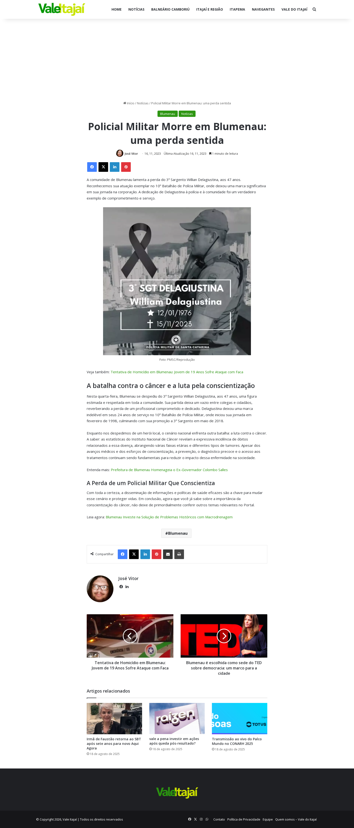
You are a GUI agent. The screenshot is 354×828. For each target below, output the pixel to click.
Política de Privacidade (243, 819)
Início (130, 103)
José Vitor (131, 154)
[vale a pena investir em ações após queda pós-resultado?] (177, 718)
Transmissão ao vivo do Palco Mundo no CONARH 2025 (237, 741)
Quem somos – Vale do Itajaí (296, 819)
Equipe (268, 819)
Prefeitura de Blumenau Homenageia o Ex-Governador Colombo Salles (169, 469)
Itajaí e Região (209, 9)
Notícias (136, 9)
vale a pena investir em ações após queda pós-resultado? (174, 741)
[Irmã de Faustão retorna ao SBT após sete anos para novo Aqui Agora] (114, 718)
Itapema (237, 9)
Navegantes (263, 9)
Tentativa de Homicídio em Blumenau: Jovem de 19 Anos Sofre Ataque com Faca (177, 371)
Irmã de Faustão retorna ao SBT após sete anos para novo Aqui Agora (114, 743)
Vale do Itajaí (294, 9)
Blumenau (167, 114)
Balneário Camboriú (170, 9)
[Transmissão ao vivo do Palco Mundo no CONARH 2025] (239, 718)
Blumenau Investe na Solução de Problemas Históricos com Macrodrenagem (169, 516)
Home (116, 9)
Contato (219, 819)
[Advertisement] (177, 59)
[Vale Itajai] (61, 9)
